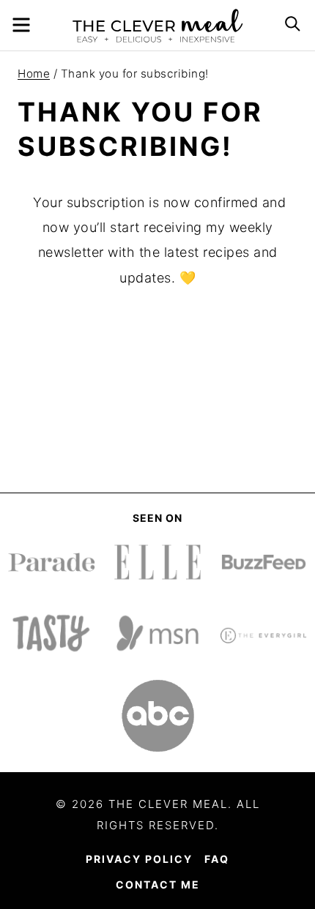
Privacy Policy (139, 859)
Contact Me (158, 884)
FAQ (216, 859)
